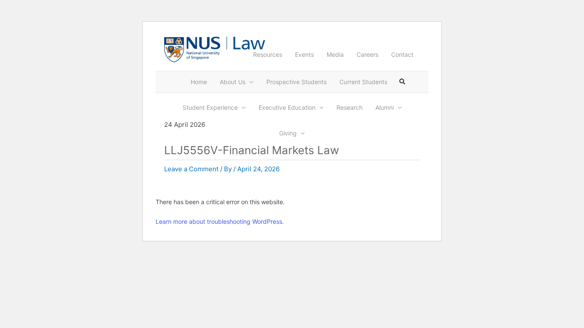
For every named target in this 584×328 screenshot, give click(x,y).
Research (349, 107)
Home (199, 81)
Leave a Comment (191, 169)
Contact (402, 54)
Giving (288, 133)
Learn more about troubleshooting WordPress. (220, 221)
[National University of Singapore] (192, 49)
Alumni (384, 107)
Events (304, 54)
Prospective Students (296, 81)
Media (335, 54)
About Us (232, 81)
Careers (367, 54)
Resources (267, 54)
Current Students (363, 81)
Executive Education (287, 107)
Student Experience (210, 107)
